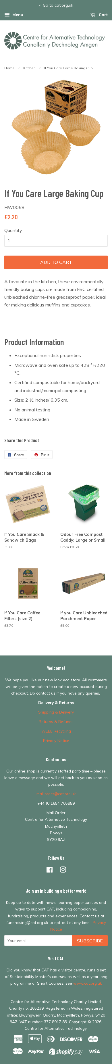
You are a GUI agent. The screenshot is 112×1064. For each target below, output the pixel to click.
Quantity (13, 230)
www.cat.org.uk (87, 983)
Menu (17, 14)
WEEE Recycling (56, 730)
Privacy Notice (56, 740)
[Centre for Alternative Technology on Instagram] (63, 870)
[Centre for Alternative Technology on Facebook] (49, 870)
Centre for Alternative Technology (55, 1028)
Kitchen (29, 68)
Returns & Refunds (56, 721)
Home (9, 68)
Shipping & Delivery (56, 712)
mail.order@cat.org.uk (56, 793)
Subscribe (90, 941)
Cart (103, 14)
